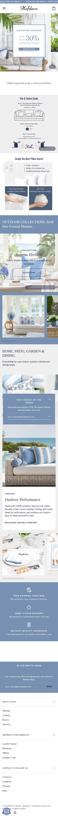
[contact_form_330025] (6, 811)
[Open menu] (6, 8)
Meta (4, 791)
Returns (5, 720)
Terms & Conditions (14, 809)
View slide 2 (45, 148)
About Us (6, 724)
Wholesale (6, 748)
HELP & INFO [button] (9, 702)
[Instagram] (15, 812)
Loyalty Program (9, 744)
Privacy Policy (42, 806)
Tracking (6, 715)
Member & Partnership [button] (16, 735)
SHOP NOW (29, 272)
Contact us (7, 777)
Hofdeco (10, 806)
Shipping (6, 710)
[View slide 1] (29, 42)
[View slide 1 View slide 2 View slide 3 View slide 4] (29, 124)
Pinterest (6, 786)
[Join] (47, 416)
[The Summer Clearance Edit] (29, 42)
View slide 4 (38, 287)
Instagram (6, 781)
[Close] (51, 398)
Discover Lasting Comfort (21, 522)
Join (49, 686)
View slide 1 (28, 287)
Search (26, 806)
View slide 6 (45, 287)
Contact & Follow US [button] (15, 768)
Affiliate (5, 753)
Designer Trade (9, 757)
